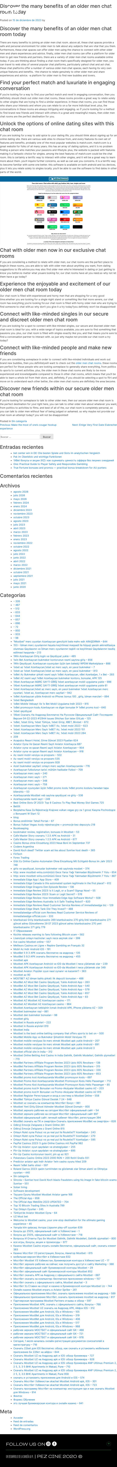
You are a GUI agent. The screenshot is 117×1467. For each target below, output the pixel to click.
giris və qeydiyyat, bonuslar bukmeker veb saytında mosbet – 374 (51, 868)
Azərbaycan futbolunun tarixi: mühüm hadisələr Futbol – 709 (48, 769)
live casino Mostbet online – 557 (32, 941)
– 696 (16, 623)
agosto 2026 (20, 491)
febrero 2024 (21, 502)
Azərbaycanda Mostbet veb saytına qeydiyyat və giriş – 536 (48, 795)
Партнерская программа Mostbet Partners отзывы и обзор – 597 (52, 1300)
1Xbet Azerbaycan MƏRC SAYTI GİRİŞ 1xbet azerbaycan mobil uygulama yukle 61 (60, 685)
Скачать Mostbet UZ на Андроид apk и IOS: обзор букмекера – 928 (53, 1359)
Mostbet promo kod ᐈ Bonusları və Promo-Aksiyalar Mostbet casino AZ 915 (57, 1091)
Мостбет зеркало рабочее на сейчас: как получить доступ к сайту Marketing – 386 (63, 1264)
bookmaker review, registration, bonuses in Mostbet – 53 (46, 831)
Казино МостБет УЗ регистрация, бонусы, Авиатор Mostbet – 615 (53, 1253)
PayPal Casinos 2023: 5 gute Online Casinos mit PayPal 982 (48, 1143)
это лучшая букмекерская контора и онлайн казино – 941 (48, 1403)
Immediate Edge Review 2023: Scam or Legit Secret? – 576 (47, 894)
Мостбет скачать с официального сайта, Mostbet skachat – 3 (50, 1282)
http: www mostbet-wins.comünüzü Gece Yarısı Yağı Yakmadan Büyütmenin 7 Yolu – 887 (64, 875)
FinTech (17, 853)
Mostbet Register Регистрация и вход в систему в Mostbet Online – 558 (56, 1095)
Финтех (17, 1395)
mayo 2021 (19, 583)
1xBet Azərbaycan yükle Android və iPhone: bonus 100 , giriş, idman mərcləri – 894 (61, 696)
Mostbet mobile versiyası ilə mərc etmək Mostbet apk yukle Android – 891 (56, 1044)
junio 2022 (19, 557)
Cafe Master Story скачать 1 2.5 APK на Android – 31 (44, 835)
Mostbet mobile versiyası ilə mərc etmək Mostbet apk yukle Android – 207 (56, 1040)
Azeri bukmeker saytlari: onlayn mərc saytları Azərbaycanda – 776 (51, 766)
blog (16, 817)
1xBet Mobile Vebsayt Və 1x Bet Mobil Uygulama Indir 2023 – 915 (51, 703)
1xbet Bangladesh (23, 700)
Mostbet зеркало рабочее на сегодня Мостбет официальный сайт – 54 (56, 1110)
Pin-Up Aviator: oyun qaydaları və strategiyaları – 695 (44, 1150)
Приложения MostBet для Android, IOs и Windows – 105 (46, 1311)
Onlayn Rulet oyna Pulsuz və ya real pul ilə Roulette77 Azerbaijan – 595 (54, 1139)
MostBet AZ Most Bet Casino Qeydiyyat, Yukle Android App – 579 (51, 989)
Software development (26, 1190)
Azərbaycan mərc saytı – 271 (30, 777)
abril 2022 (19, 561)
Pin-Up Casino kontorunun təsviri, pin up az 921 (41, 1154)
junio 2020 (19, 586)
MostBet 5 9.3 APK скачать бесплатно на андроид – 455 (46, 956)
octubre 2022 (21, 546)
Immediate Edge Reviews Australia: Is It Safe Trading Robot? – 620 (51, 901)
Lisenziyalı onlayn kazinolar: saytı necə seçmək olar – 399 (46, 938)
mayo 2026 (20, 498)
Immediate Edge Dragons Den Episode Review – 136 (43, 886)
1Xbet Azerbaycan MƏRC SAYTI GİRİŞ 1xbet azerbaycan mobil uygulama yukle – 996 (62, 681)
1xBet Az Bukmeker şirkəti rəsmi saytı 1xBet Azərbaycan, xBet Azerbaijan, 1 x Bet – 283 (63, 674)
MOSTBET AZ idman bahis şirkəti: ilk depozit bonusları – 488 (48, 978)
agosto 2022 (20, 550)
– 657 (16, 619)
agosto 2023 (20, 520)
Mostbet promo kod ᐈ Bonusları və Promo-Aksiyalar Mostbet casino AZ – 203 (58, 1088)
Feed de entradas (23, 1421)
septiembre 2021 (23, 575)
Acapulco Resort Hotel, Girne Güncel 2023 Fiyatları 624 (45, 740)
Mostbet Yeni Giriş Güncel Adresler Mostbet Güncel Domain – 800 (51, 1106)
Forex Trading (21, 857)
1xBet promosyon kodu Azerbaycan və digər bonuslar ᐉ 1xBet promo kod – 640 (59, 707)
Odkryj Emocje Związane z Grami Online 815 (39, 1128)
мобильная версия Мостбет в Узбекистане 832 (42, 1256)
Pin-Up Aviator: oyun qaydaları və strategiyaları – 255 (44, 1146)
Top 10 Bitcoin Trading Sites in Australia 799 (38, 1205)
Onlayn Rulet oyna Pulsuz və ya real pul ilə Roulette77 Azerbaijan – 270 (54, 1135)
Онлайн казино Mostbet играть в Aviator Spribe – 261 (45, 1289)
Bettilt (16, 806)
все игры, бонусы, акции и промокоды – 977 (40, 1242)
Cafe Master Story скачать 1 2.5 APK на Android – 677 (45, 839)
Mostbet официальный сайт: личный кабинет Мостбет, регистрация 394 (57, 1117)
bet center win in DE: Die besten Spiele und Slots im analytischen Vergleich (56, 453)
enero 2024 (20, 506)
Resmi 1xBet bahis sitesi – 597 (30, 1165)
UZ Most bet (20, 1216)
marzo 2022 (20, 564)
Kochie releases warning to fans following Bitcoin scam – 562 (48, 934)
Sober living (20, 1187)
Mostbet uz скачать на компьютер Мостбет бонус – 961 (46, 1102)
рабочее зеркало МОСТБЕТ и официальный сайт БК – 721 (48, 1333)
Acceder (18, 1417)
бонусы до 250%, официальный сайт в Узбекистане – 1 (46, 1231)
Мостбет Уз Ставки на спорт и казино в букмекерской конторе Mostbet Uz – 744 (62, 1286)
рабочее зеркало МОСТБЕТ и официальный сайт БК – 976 (48, 1337)
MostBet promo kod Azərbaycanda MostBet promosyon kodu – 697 (52, 1077)
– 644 (16, 615)
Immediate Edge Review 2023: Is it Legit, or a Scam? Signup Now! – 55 (54, 890)
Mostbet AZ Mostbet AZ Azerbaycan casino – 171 (41, 1000)
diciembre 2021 (22, 568)
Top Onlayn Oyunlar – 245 (28, 1209)
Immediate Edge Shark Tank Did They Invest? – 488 (43, 908)
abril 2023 (19, 528)
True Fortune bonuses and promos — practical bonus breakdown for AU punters (59, 467)
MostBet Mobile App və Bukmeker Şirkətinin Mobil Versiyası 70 (49, 1037)
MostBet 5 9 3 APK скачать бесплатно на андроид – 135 (46, 952)
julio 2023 (19, 524)
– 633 (16, 612)
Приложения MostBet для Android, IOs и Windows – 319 (46, 1315)
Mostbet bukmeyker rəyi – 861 (30, 1011)
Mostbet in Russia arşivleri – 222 (32, 1022)
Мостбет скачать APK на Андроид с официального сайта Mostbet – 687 (56, 1275)
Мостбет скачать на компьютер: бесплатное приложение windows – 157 (56, 1278)
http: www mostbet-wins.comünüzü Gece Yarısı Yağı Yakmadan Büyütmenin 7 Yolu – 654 (64, 872)
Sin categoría (19, 421)
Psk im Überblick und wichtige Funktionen (37, 456)
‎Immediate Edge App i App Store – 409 (36, 879)
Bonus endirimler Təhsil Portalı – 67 (33, 820)
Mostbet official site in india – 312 (32, 1051)
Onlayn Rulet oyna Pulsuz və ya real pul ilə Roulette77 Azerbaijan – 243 (54, 1132)
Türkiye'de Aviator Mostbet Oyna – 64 (35, 1212)
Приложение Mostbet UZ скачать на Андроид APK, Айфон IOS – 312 (54, 1308)
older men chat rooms (88, 363)
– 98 (15, 637)
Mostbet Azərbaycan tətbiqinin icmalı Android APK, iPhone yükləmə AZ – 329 (58, 1007)
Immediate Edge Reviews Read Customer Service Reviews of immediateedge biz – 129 (63, 905)
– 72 (15, 626)
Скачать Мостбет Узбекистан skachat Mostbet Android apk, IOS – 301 (54, 1381)
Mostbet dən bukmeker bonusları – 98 (35, 1015)
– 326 (16, 601)
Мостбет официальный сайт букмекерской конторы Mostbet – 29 (53, 1267)
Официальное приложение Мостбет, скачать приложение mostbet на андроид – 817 (64, 1297)
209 (15, 736)
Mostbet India (21, 1029)
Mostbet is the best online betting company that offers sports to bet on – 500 (58, 1033)
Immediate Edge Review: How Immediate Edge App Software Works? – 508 (57, 897)
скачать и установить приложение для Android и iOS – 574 (48, 1377)
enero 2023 (20, 539)
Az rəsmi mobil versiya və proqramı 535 (36, 758)
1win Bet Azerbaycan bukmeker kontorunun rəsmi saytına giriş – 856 (52, 659)
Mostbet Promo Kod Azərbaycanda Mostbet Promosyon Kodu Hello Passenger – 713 (62, 1080)
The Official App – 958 (26, 1198)
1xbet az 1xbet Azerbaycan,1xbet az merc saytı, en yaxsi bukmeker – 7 (54, 667)
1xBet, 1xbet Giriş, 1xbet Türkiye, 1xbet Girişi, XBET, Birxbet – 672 (51, 722)
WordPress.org (21, 1428)
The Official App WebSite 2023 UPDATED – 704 (41, 1201)
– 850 (16, 630)
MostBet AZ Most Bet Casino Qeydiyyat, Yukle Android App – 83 (50, 996)
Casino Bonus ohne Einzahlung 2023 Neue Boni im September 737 (51, 842)
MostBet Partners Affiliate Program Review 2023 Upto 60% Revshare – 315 (56, 1066)
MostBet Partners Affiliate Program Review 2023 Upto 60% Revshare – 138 (56, 1062)
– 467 (16, 604)
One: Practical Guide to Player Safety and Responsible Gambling (50, 464)
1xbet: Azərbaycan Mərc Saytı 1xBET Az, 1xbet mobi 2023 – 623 (50, 725)
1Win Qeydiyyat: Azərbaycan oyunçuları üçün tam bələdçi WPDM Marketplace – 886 (61, 663)
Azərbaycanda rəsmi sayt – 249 (31, 798)
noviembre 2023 (22, 513)
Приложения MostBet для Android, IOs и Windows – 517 (46, 1322)
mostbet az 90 (21, 974)
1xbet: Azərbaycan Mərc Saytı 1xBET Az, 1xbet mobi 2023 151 (49, 729)
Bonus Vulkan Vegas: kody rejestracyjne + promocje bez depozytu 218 (54, 824)
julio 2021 (19, 579)
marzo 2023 (20, 531)
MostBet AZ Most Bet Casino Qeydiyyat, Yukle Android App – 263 (51, 982)
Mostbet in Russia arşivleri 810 (30, 1026)
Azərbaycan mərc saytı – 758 (30, 784)
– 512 (16, 608)
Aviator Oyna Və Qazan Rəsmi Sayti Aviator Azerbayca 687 (47, 744)
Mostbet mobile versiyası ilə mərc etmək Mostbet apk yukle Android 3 (54, 1048)
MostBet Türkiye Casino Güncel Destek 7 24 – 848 (42, 1099)
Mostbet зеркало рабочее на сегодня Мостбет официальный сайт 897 (55, 1113)
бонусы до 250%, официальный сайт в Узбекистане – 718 (47, 1234)
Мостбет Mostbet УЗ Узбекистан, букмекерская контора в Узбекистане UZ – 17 (61, 1260)
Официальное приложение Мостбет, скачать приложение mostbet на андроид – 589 (64, 1293)
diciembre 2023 (22, 509)
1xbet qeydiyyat (22, 711)
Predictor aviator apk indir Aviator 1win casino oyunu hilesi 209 (49, 1161)
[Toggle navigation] (112, 9)
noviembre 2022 (22, 542)
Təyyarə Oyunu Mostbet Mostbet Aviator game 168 (42, 1194)
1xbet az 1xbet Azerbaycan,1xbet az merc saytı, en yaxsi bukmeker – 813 (55, 670)
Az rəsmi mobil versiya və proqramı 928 (36, 762)
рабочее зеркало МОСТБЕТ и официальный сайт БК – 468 (48, 1330)
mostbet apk (20, 960)
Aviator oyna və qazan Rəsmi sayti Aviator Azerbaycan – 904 (48, 747)
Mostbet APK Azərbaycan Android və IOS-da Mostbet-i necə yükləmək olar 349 (59, 967)
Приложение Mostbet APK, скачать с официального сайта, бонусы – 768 (57, 1304)
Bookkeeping (20, 828)
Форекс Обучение (24, 1399)
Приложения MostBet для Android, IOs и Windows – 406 (46, 1319)
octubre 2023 (21, 517)
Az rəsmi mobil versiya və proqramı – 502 (37, 755)
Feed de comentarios (25, 1425)
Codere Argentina (23, 846)
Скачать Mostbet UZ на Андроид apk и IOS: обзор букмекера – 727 (53, 1355)
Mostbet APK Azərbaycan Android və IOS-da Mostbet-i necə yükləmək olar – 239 (60, 963)
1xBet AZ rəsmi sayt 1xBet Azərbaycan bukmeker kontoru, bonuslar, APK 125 (57, 678)
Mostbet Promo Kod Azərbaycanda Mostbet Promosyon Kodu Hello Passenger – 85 (61, 1084)
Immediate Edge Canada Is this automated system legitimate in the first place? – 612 (62, 883)
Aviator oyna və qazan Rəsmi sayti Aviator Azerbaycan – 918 (48, 751)
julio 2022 (19, 553)
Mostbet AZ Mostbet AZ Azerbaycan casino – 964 (42, 1004)
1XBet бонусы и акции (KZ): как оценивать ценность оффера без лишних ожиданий (63, 460)
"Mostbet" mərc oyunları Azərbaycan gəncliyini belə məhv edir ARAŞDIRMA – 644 (60, 641)
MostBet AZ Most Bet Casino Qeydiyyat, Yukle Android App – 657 (51, 993)
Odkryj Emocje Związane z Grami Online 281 (39, 1124)
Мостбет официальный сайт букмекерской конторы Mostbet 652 (52, 1271)
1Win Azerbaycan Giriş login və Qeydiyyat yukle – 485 (44, 656)
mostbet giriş (21, 1018)
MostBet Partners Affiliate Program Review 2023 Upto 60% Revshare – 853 (57, 1073)
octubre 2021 (21, 572)
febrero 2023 (21, 535)
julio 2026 (19, 495)
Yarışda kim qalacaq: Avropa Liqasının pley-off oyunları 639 (47, 1227)
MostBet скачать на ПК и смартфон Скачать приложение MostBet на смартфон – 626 (64, 1121)
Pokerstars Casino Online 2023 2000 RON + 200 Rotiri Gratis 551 (51, 1157)
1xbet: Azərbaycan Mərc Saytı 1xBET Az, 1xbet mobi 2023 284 (49, 733)
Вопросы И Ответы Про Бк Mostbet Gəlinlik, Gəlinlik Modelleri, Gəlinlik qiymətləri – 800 (64, 1238)
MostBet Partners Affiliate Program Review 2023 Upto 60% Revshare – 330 (57, 1069)
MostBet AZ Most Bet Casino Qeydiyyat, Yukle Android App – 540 (51, 985)
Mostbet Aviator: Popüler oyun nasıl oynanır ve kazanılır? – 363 (49, 971)
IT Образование (22, 930)
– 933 (16, 634)
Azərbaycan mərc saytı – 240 (30, 773)
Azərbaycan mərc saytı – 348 (30, 780)
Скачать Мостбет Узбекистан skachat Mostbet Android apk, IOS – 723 (55, 1384)
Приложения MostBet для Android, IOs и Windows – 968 (46, 1326)
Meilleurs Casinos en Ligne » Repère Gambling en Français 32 (48, 945)
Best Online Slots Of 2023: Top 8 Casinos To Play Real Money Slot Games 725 (58, 802)
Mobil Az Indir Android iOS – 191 (31, 949)
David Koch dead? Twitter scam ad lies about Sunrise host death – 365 (54, 850)
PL (32, 1457)
